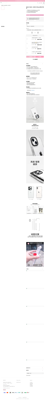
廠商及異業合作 (18, 382)
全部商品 (2, 5)
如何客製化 (31, 386)
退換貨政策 (33, 90)
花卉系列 (9, 5)
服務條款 (31, 384)
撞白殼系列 (5, 5)
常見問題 (31, 382)
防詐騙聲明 (31, 385)
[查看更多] (35, 21)
